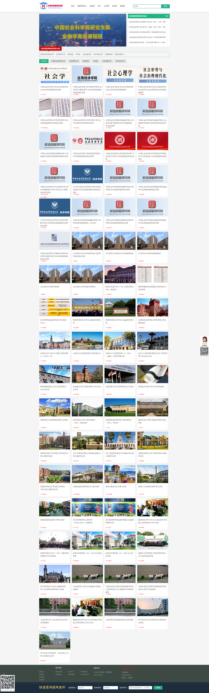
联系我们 (41, 677)
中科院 (78, 54)
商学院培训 (84, 671)
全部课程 (44, 61)
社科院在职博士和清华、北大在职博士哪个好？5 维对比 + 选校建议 (152, 42)
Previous (43, 30)
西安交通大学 (119, 54)
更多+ (167, 16)
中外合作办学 (85, 674)
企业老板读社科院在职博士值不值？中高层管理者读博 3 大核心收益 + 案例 (154, 37)
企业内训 (70, 671)
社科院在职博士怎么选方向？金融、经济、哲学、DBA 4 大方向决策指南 (153, 27)
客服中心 (41, 671)
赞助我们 (41, 674)
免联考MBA (82, 6)
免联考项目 (71, 674)
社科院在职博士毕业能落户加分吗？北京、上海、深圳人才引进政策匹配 (153, 22)
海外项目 (70, 54)
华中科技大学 (98, 54)
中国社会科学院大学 (47, 54)
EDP (99, 6)
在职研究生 (59, 674)
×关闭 (3, 674)
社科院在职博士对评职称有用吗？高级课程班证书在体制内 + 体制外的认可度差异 (156, 32)
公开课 (106, 6)
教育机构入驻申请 (129, 668)
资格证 (122, 6)
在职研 (92, 6)
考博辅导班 (109, 54)
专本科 (114, 6)
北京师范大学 (60, 54)
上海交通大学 (87, 54)
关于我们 (42, 668)
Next (122, 30)
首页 (73, 6)
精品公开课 (59, 671)
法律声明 (41, 680)
